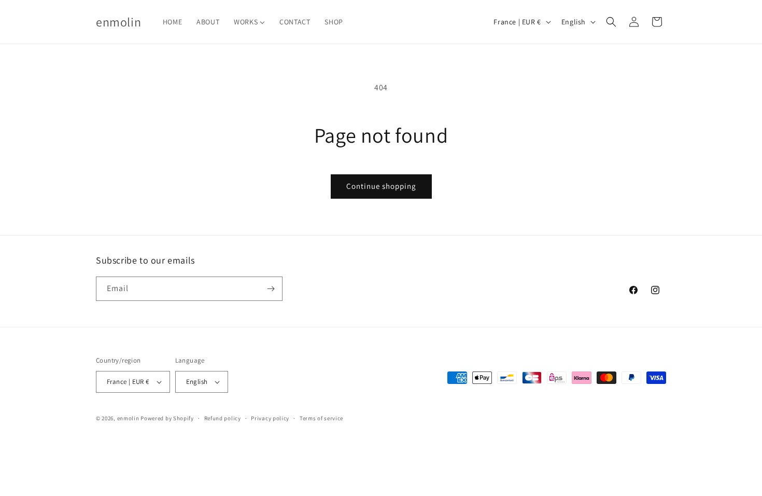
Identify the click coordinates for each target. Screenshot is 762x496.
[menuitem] (172, 22)
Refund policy (222, 418)
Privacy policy (270, 418)
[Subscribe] (270, 289)
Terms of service (321, 418)
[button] (611, 21)
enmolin (128, 418)
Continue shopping (381, 186)
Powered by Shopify (167, 418)
